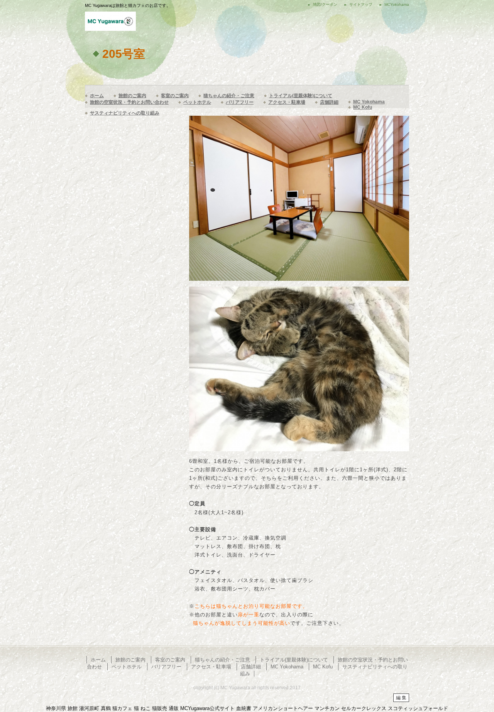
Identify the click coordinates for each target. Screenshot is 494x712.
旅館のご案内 (132, 95)
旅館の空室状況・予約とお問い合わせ (129, 102)
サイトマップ (360, 4)
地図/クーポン (325, 4)
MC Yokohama (369, 102)
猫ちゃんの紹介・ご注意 (228, 95)
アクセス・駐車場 (286, 102)
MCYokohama (396, 4)
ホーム (97, 95)
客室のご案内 (175, 95)
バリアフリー (240, 102)
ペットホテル (197, 102)
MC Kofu (362, 107)
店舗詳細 (329, 102)
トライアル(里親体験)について (300, 95)
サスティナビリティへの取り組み (124, 113)
